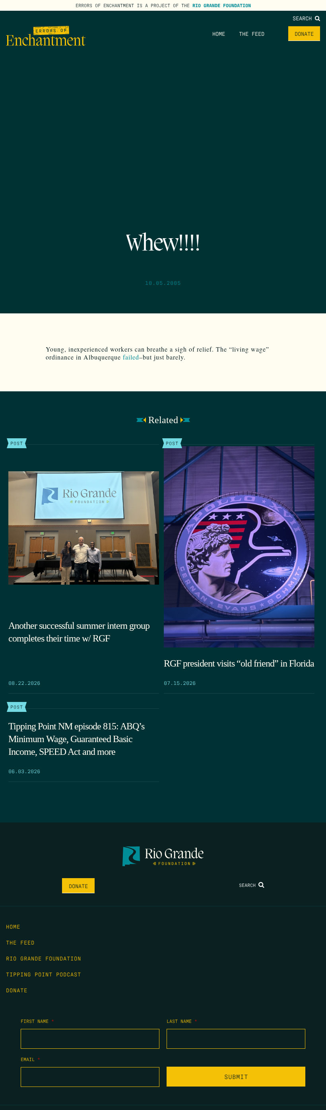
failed (131, 357)
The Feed (251, 33)
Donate (304, 33)
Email (30, 1059)
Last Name (182, 1021)
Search (304, 17)
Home (218, 33)
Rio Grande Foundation (221, 5)
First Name (37, 1021)
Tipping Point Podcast (43, 974)
